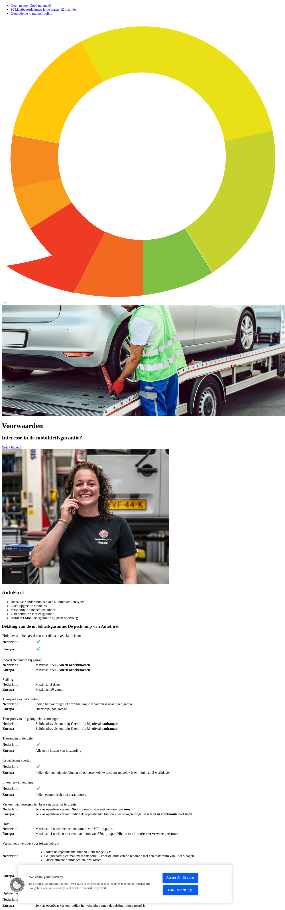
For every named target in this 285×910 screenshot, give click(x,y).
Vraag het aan (11, 447)
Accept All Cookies (180, 877)
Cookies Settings (180, 890)
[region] (125, 884)
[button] (17, 885)
